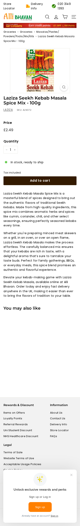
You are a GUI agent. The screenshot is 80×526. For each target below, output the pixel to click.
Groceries (9, 32)
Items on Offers (14, 413)
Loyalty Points (12, 418)
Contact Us (57, 418)
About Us (56, 413)
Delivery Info (37, 6)
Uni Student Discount (17, 430)
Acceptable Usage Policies (22, 464)
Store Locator (9, 6)
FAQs (53, 436)
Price (7, 123)
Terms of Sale (13, 452)
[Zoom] (64, 87)
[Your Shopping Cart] (65, 17)
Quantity (11, 141)
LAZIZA (8, 110)
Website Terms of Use (18, 458)
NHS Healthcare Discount (20, 436)
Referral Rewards (15, 424)
